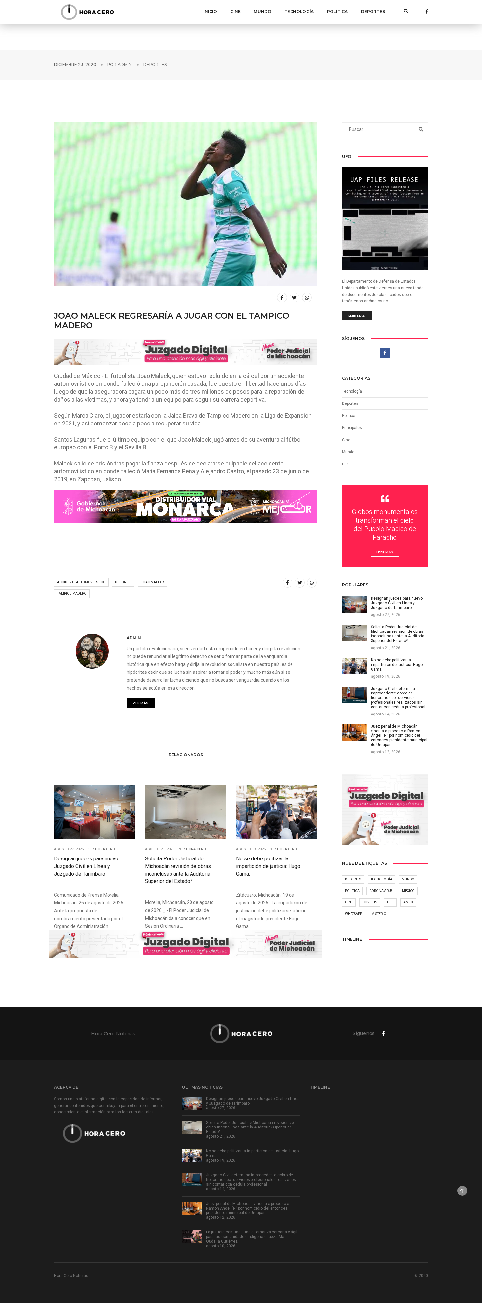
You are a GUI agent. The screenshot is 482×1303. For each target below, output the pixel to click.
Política (337, 11)
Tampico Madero (72, 593)
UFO (346, 464)
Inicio (210, 11)
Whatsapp (353, 914)
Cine (236, 11)
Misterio (379, 914)
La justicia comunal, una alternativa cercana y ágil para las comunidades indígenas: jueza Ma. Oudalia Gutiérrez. (251, 1237)
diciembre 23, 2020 (75, 64)
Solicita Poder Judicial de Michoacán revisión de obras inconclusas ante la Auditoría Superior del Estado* (178, 870)
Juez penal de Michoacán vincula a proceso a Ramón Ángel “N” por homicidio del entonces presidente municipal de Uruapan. (247, 1208)
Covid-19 (369, 902)
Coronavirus (380, 891)
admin (124, 64)
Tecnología (299, 11)
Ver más (141, 703)
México (408, 891)
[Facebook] (425, 11)
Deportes (373, 11)
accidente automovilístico (81, 582)
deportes (123, 582)
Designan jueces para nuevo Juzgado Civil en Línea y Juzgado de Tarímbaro (86, 866)
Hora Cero (105, 849)
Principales (352, 427)
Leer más (356, 315)
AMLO (408, 902)
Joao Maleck (152, 582)
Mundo (262, 11)
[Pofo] (87, 12)
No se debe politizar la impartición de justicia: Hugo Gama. (268, 866)
